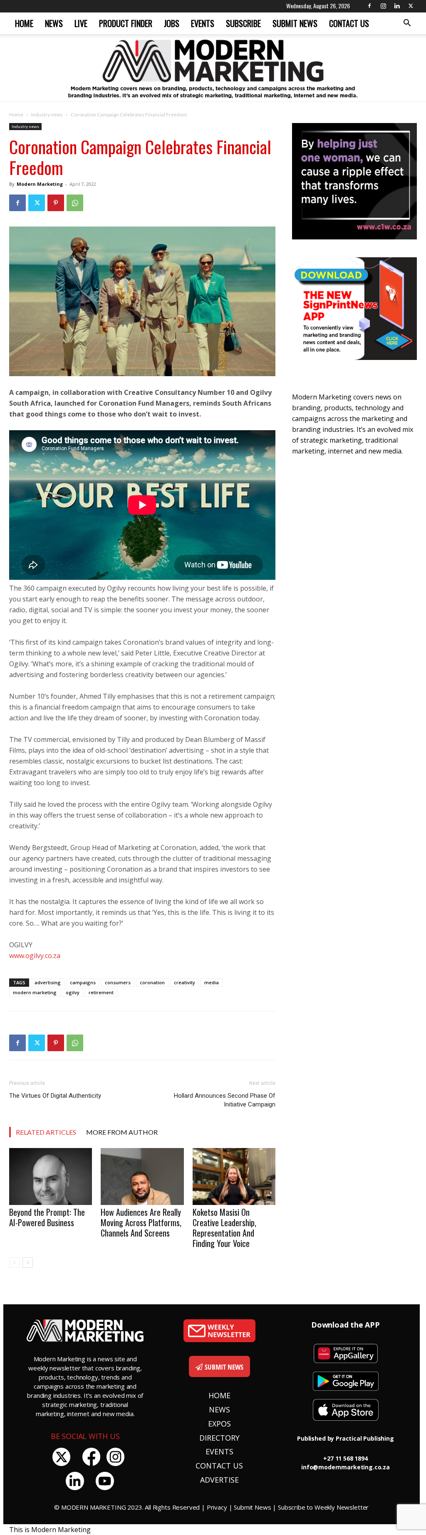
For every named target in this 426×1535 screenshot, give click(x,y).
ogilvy (72, 992)
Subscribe (243, 23)
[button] (407, 23)
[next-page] (27, 1262)
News (54, 23)
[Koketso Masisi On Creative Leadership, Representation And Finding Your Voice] (234, 1176)
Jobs (171, 23)
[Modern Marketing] (213, 67)
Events (202, 23)
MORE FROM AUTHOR (122, 1132)
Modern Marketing (40, 184)
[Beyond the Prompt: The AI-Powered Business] (50, 1176)
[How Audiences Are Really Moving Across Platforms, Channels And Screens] (142, 1176)
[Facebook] (369, 6)
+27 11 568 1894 (345, 1458)
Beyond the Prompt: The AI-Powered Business (47, 1217)
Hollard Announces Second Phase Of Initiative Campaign (224, 1100)
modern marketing (35, 992)
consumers (118, 982)
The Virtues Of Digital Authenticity (55, 1095)
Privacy (217, 1507)
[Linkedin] (397, 6)
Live (80, 23)
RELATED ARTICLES (46, 1132)
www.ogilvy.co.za (34, 955)
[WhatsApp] (75, 203)
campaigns (83, 982)
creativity (184, 982)
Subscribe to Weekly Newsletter (323, 1507)
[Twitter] (410, 6)
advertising (48, 982)
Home (24, 23)
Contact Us (349, 23)
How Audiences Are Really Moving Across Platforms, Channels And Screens (141, 1222)
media (211, 982)
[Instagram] (383, 6)
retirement (101, 992)
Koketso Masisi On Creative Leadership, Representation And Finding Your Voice (224, 1227)
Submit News (294, 23)
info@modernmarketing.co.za (345, 1467)
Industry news (47, 114)
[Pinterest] (55, 203)
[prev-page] (14, 1262)
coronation (152, 982)
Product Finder (125, 23)
